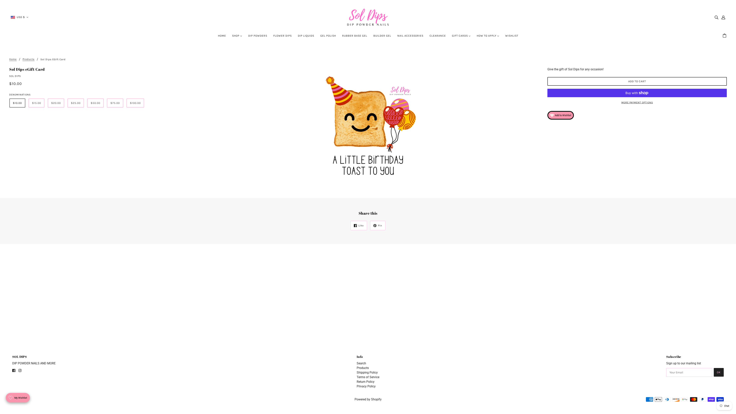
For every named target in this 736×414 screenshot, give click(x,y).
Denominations (20, 94)
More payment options (637, 102)
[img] (716, 17)
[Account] (723, 17)
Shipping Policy (367, 372)
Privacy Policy (366, 386)
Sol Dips (15, 76)
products (28, 59)
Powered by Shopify (368, 399)
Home (13, 59)
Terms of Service (368, 377)
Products (363, 368)
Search (361, 363)
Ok (719, 372)
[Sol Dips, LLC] (368, 17)
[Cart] (725, 36)
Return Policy (366, 382)
